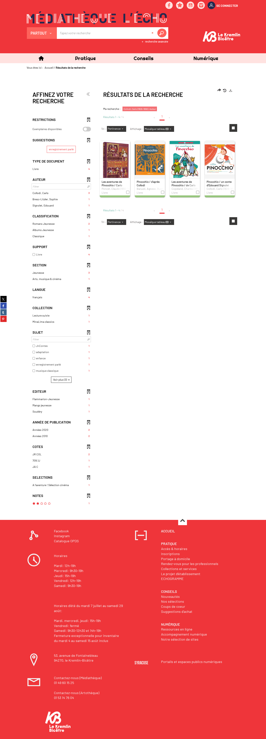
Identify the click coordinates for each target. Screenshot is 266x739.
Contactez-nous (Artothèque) (76, 693)
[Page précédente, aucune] (154, 118)
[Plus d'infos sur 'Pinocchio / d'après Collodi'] (150, 159)
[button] (85, 58)
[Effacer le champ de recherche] (153, 33)
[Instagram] (201, 6)
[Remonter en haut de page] (182, 521)
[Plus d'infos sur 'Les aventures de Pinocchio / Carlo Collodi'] (115, 162)
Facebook (61, 531)
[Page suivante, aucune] (169, 118)
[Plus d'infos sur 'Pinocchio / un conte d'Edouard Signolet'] (220, 159)
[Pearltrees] (180, 6)
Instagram (62, 536)
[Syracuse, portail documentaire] (97, 17)
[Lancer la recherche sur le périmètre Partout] (162, 33)
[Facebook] (169, 6)
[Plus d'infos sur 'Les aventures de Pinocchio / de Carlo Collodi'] (185, 161)
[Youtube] (191, 6)
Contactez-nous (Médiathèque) (78, 678)
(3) (60, 379)
